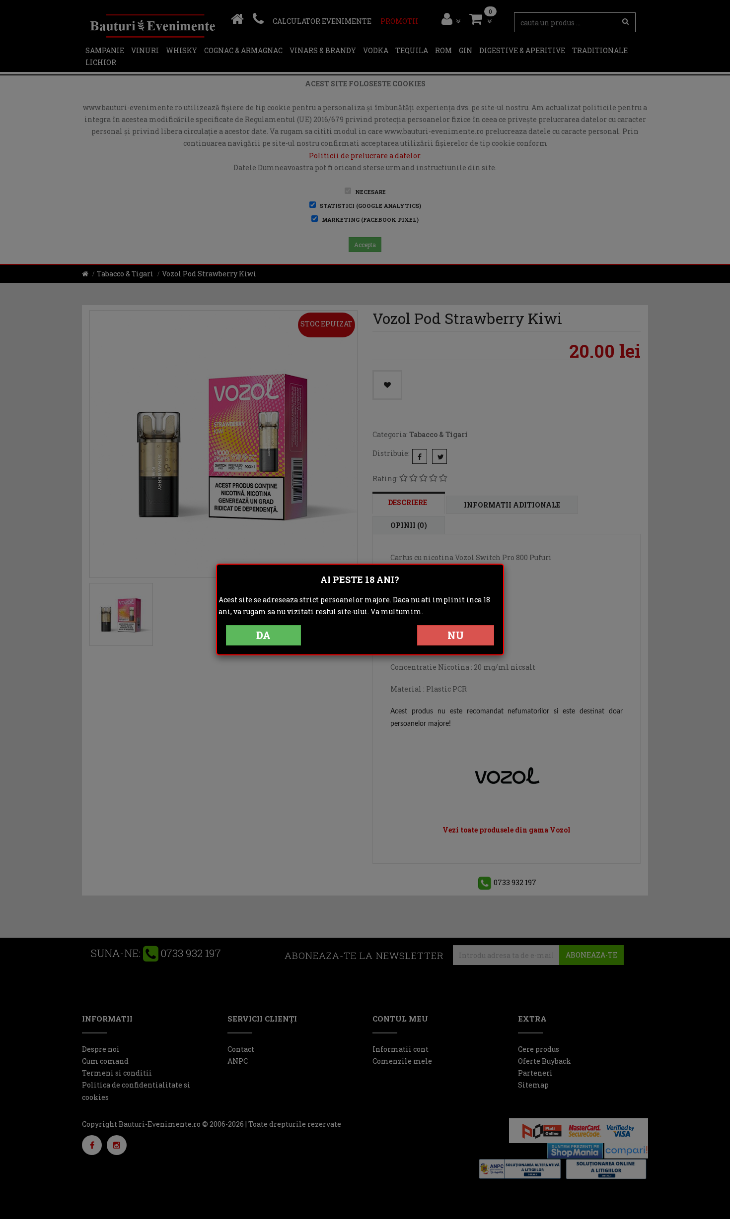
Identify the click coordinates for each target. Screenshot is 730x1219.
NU (455, 635)
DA (263, 635)
